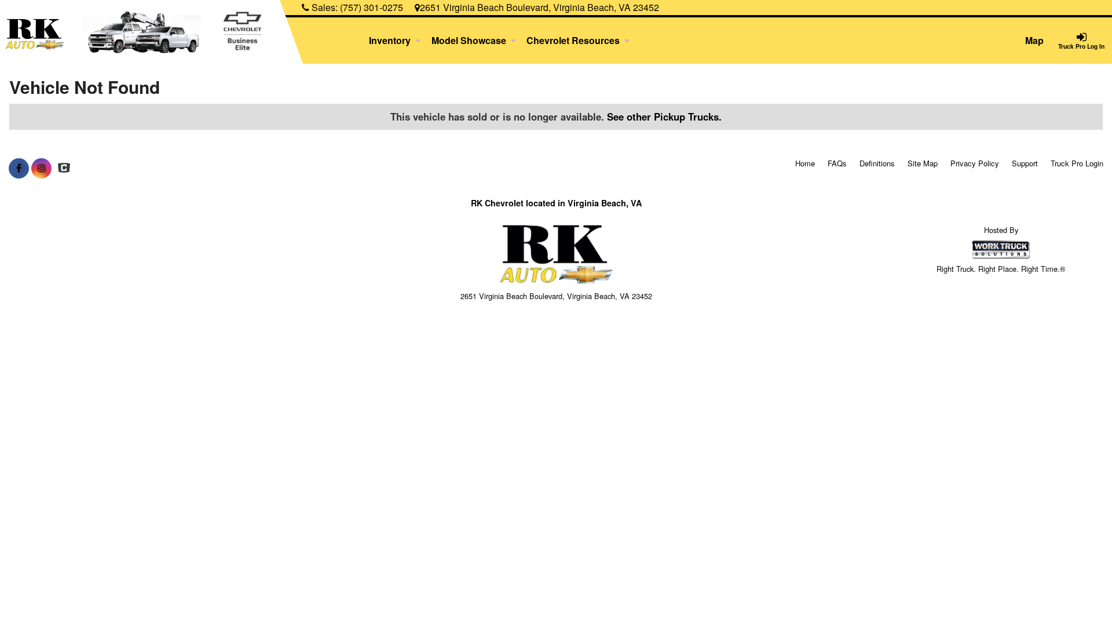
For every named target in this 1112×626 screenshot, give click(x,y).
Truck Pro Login (1077, 163)
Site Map (923, 163)
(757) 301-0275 (371, 7)
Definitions (877, 163)
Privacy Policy (974, 163)
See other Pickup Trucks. (664, 116)
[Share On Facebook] (19, 168)
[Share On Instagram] (41, 168)
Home (805, 163)
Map (1034, 40)
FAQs (837, 163)
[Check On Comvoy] (64, 168)
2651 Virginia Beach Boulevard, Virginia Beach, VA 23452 (539, 7)
